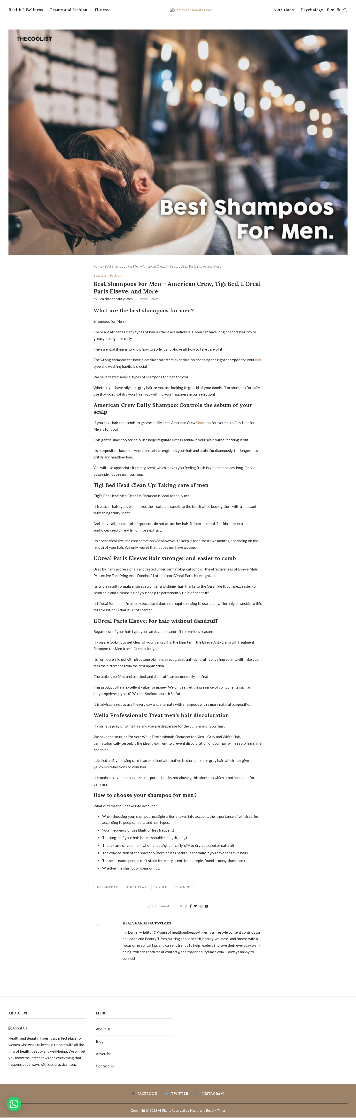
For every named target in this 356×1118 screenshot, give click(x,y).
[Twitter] (332, 10)
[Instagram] (338, 10)
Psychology (312, 10)
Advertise (104, 1053)
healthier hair (136, 887)
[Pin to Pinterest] (201, 906)
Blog (100, 1041)
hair (258, 360)
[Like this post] (184, 906)
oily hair (161, 887)
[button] (14, 1104)
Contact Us (105, 1066)
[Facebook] (328, 10)
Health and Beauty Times (207, 1110)
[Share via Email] (206, 906)
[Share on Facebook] (191, 906)
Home (97, 266)
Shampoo (204, 422)
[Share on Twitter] (195, 906)
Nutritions (284, 10)
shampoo (241, 777)
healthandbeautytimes (115, 299)
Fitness (102, 10)
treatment (183, 887)
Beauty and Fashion (68, 10)
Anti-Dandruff (107, 887)
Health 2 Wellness (25, 10)
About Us (103, 1029)
